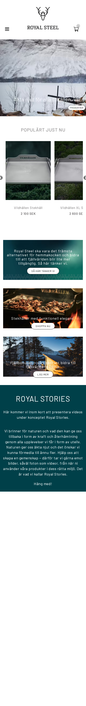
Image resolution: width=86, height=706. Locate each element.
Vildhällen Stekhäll (28, 208)
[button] (78, 29)
